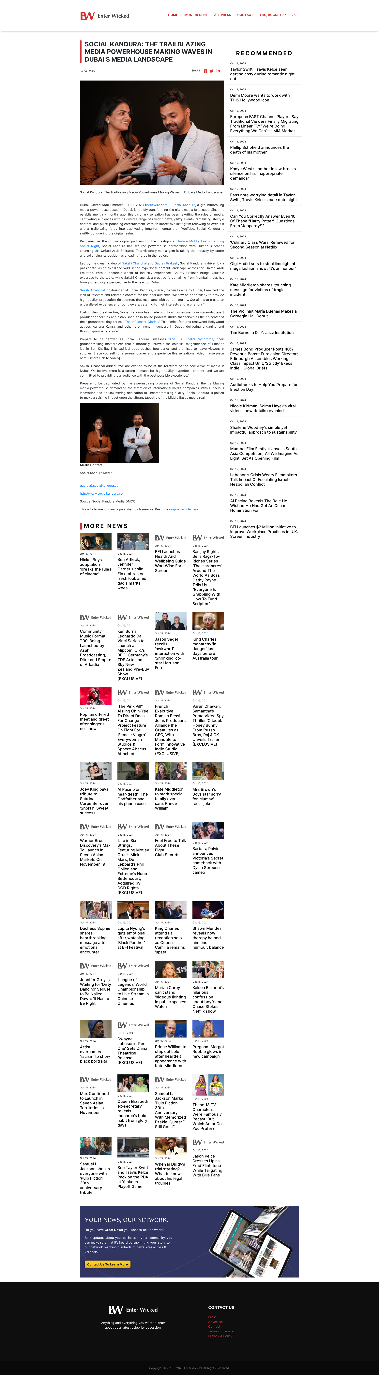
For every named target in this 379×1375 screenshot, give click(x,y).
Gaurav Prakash (166, 263)
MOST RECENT (196, 15)
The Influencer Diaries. (142, 322)
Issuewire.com (156, 205)
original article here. (184, 509)
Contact (214, 1326)
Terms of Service (221, 1331)
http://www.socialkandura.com (103, 493)
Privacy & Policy (220, 1336)
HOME (173, 15)
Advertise (215, 1322)
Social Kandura (184, 205)
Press (212, 1317)
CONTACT (245, 15)
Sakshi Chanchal (134, 263)
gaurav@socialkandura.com (100, 485)
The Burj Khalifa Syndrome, (192, 339)
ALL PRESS (222, 15)
